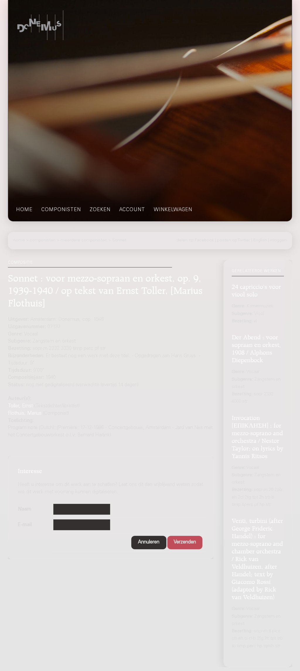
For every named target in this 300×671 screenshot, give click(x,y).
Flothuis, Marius (25, 413)
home (24, 210)
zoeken (100, 210)
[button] (148, 542)
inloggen (278, 240)
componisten (61, 210)
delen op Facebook (195, 240)
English (260, 240)
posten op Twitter (233, 240)
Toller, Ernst (20, 406)
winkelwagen (173, 210)
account (132, 210)
